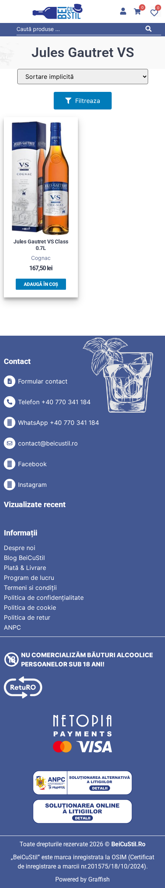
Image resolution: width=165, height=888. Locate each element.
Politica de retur (27, 617)
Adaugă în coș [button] (41, 284)
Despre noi (19, 548)
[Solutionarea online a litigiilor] (82, 811)
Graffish (99, 879)
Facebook (32, 464)
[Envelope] (9, 443)
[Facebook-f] (9, 464)
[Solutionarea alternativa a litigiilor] (82, 783)
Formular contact (43, 381)
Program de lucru (29, 577)
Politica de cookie (30, 607)
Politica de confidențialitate (44, 597)
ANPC (12, 627)
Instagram (32, 484)
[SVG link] (57, 11)
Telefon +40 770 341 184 (54, 402)
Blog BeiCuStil (24, 558)
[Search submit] (150, 30)
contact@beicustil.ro (48, 443)
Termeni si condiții (30, 587)
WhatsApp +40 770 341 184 (58, 422)
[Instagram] (9, 484)
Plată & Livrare (25, 567)
